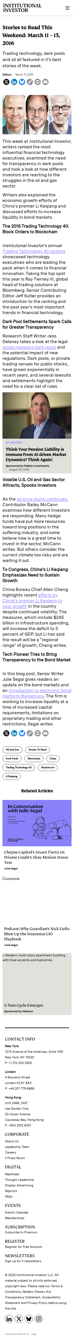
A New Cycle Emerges (23, 1005)
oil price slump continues (42, 499)
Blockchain (34, 758)
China (53, 758)
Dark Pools (12, 758)
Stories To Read (37, 749)
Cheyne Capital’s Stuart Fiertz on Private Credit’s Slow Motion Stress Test (36, 857)
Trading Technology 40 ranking (33, 251)
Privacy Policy (37, 1303)
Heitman (27, 1011)
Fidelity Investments (36, 465)
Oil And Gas (12, 749)
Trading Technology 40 (19, 767)
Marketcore (47, 767)
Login (33, 1334)
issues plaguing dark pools (29, 347)
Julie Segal (11, 868)
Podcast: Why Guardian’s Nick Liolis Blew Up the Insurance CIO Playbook (36, 934)
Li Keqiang (11, 776)
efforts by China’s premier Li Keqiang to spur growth (32, 600)
